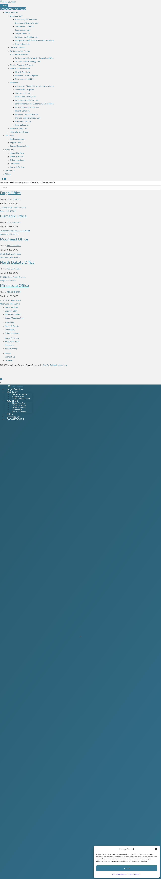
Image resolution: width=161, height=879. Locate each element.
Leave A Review (17, 167)
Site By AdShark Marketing (55, 365)
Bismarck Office (13, 216)
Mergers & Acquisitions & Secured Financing (34, 40)
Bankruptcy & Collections (26, 19)
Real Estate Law (22, 44)
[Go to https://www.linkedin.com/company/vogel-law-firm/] (80, 375)
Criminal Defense (17, 47)
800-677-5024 (15, 419)
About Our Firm (17, 153)
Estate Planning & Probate (22, 65)
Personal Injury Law (18, 128)
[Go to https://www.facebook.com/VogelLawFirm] (80, 368)
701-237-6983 (14, 199)
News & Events (17, 156)
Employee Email (12, 341)
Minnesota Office (14, 285)
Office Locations (17, 160)
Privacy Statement (134, 874)
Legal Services (11, 12)
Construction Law (22, 30)
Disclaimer (9, 345)
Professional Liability (24, 79)
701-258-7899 (14, 222)
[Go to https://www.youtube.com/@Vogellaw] (80, 379)
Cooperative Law (22, 33)
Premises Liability (23, 121)
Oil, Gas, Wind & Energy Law (27, 61)
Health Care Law (22, 72)
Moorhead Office (14, 239)
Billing (8, 174)
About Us (9, 149)
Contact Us (10, 170)
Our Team (9, 135)
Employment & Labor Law (26, 37)
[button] (156, 849)
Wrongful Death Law (19, 132)
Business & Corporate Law (26, 23)
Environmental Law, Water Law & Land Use (34, 58)
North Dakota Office (17, 262)
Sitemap (8, 360)
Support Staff (16, 142)
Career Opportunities (19, 146)
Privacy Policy (11, 348)
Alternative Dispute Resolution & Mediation (34, 86)
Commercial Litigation (24, 26)
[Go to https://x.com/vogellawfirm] (80, 372)
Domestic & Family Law (25, 96)
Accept (127, 868)
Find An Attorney (17, 139)
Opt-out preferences (119, 874)
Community (15, 163)
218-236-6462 (14, 245)
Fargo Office (10, 193)
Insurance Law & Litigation (26, 75)
